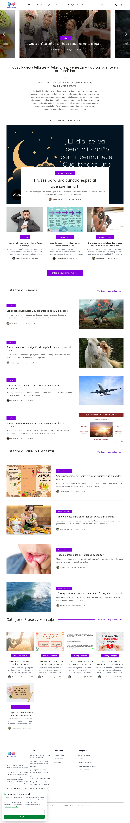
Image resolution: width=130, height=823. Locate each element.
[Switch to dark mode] (122, 5)
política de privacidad (11, 807)
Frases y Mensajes (102, 5)
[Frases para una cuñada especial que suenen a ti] (65, 164)
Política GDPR (64, 806)
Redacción (58, 750)
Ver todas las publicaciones (110, 291)
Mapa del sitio (86, 806)
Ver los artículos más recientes (65, 272)
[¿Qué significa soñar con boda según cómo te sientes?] (65, 34)
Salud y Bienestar (88, 5)
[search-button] (116, 5)
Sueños (58, 5)
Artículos (34, 750)
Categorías (82, 750)
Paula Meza (58, 762)
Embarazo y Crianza (47, 5)
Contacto (54, 806)
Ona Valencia (58, 759)
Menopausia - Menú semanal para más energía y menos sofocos (39, 763)
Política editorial (75, 806)
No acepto (24, 812)
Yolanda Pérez (59, 755)
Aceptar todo (24, 817)
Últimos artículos (33, 5)
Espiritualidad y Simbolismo (72, 5)
